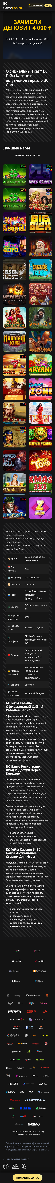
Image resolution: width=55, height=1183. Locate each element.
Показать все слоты (27, 155)
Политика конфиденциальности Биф (27, 1131)
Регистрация (36, 6)
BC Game (13, 5)
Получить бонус (27, 1177)
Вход (48, 6)
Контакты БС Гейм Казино (28, 1134)
